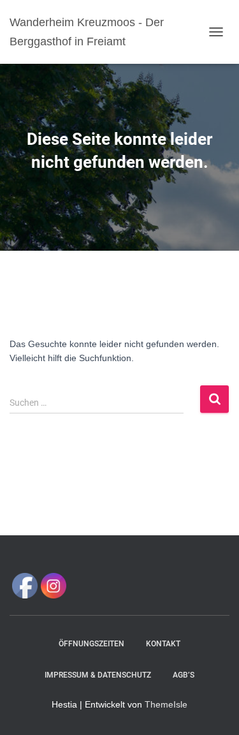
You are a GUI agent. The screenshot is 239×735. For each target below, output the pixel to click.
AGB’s (183, 675)
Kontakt (163, 643)
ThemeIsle (166, 704)
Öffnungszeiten (91, 643)
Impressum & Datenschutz (98, 675)
